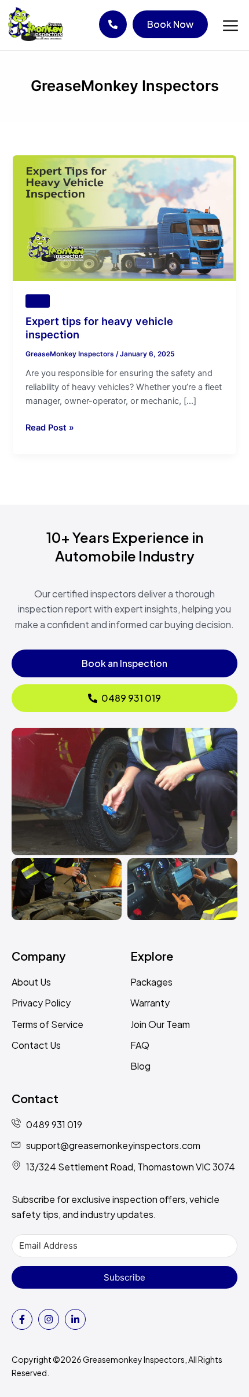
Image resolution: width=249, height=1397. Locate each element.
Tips (37, 301)
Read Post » (49, 427)
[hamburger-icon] (230, 26)
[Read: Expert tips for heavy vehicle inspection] (124, 218)
